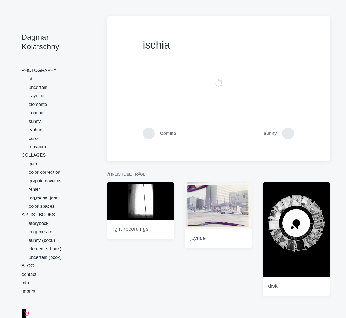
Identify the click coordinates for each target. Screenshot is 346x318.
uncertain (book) (45, 257)
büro (33, 138)
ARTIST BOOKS (38, 214)
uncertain (38, 87)
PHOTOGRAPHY (39, 70)
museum (37, 146)
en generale (40, 231)
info (25, 282)
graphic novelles (45, 180)
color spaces (42, 206)
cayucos (37, 95)
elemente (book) (45, 248)
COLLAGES (34, 155)
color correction (44, 172)
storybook (39, 223)
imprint (28, 291)
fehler (34, 189)
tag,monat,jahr (43, 197)
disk (273, 286)
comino (36, 112)
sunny (35, 121)
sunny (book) (42, 240)
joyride (198, 238)
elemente (38, 104)
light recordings (130, 229)
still (32, 78)
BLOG (28, 265)
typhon (35, 129)
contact (29, 274)
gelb (33, 163)
